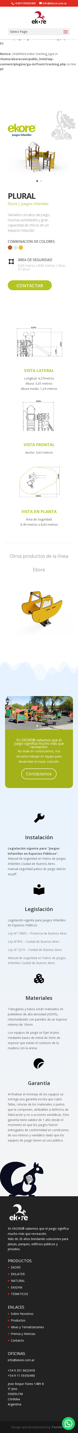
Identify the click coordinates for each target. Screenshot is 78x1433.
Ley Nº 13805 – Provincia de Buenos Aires (37, 933)
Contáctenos (39, 774)
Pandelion (59, 1427)
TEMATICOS (19, 1294)
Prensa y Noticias (23, 1334)
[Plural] (39, 174)
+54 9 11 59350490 (21, 1375)
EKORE (16, 1267)
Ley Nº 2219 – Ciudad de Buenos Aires (35, 950)
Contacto (17, 1340)
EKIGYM (16, 1287)
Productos (18, 1320)
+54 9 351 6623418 (21, 1370)
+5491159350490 (25, 3)
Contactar (29, 285)
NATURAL (18, 1281)
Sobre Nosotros (22, 1314)
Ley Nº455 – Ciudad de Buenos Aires (33, 941)
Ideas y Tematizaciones (27, 1327)
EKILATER (18, 1274)
